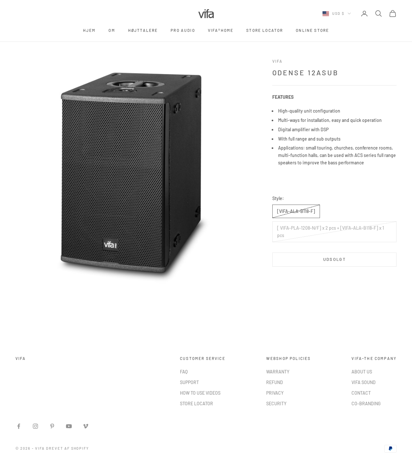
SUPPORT (189, 382)
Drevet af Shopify (67, 448)
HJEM (89, 30)
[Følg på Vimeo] (85, 426)
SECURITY (276, 403)
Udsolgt (334, 259)
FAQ (184, 371)
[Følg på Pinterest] (52, 426)
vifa (277, 61)
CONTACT (361, 393)
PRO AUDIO (183, 30)
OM (111, 30)
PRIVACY (275, 393)
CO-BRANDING (366, 403)
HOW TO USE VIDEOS (200, 393)
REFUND (274, 382)
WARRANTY (277, 371)
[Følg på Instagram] (35, 426)
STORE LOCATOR (264, 30)
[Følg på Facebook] (18, 426)
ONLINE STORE (312, 30)
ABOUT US (361, 371)
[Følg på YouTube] (69, 426)
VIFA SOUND (363, 382)
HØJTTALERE (143, 30)
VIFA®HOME (220, 30)
